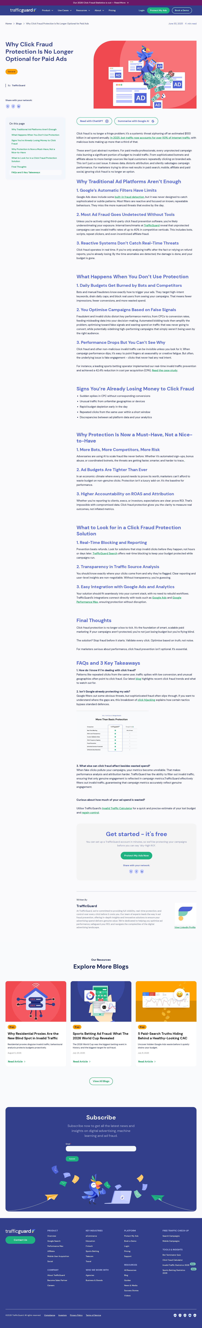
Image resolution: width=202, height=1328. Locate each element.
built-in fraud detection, (130, 197)
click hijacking (146, 700)
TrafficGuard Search (105, 553)
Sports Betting (92, 1251)
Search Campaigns (171, 1236)
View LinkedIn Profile (185, 927)
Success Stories (131, 1290)
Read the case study (164, 370)
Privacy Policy (76, 1315)
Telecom (89, 1256)
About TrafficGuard (56, 1275)
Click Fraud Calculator (173, 1260)
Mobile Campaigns (171, 1241)
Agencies (90, 1275)
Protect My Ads (158, 10)
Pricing (112, 10)
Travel (88, 1261)
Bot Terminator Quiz (172, 1255)
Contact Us (20, 1240)
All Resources (130, 1270)
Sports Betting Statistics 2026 (174, 1271)
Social (50, 1261)
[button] (48, 10)
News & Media (130, 1285)
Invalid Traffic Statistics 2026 (176, 1265)
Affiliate (51, 1251)
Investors (62, 1315)
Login (142, 10)
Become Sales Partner (57, 1280)
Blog (126, 1275)
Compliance (49, 1315)
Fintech (89, 1246)
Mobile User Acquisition (58, 1256)
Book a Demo (182, 10)
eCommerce (91, 1236)
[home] (23, 10)
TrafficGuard (152, 225)
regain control (90, 812)
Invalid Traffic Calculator (117, 808)
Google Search (53, 1241)
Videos (127, 1295)
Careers (50, 1285)
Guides (127, 1280)
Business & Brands (94, 1280)
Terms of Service (93, 1315)
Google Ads (159, 597)
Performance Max (55, 1246)
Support (128, 1256)
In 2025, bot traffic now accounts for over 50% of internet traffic (150, 137)
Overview (51, 1236)
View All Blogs (101, 1081)
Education (90, 1241)
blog (138, 678)
